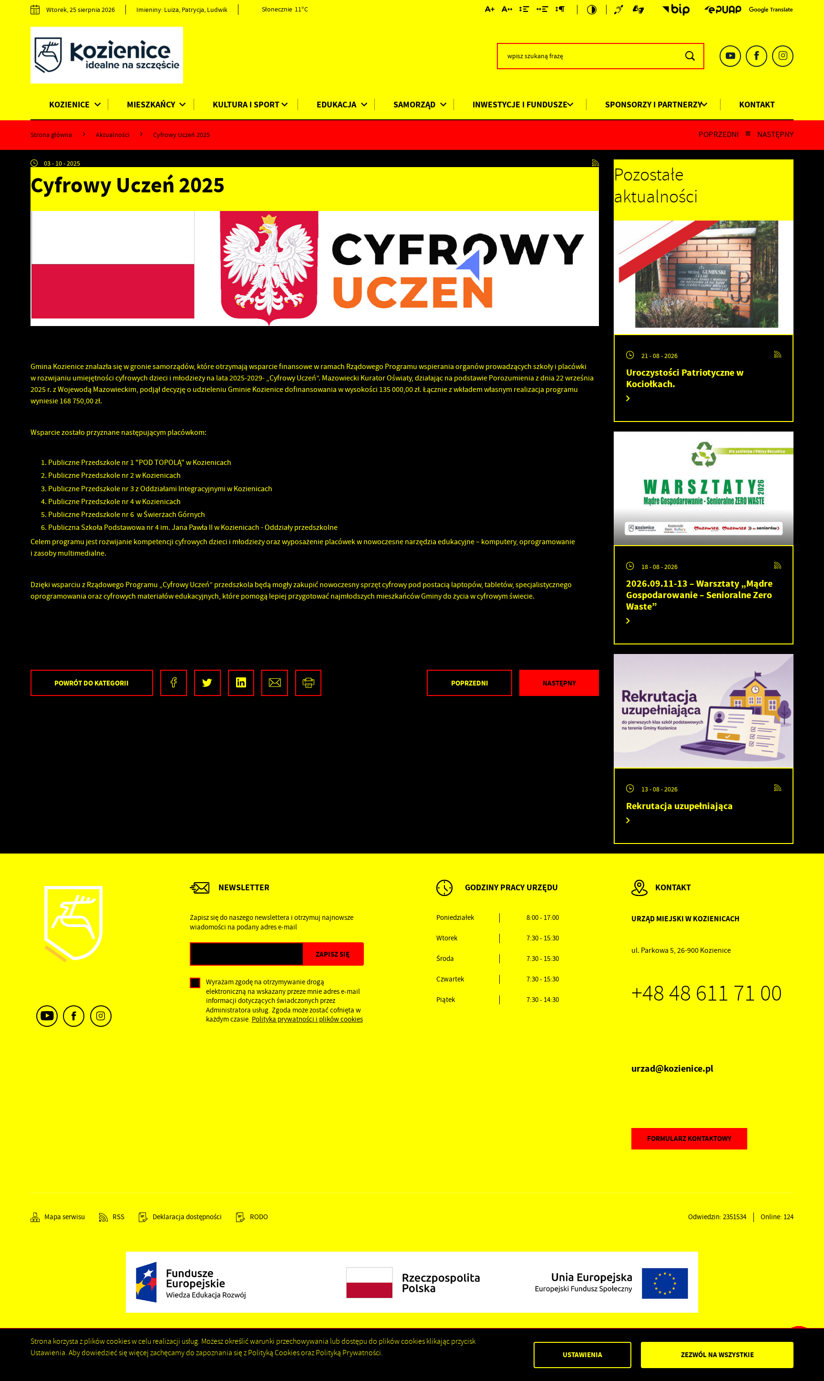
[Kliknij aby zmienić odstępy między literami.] (507, 11)
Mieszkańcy (151, 104)
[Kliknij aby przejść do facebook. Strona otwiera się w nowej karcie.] (756, 56)
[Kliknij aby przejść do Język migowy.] (638, 9)
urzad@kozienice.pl (672, 1068)
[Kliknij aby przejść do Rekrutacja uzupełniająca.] (703, 711)
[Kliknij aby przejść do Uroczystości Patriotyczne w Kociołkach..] (703, 277)
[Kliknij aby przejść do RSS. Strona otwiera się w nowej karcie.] (595, 163)
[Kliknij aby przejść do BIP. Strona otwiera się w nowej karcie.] (673, 10)
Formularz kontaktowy (689, 1138)
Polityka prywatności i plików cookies (307, 1019)
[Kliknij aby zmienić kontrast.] (591, 9)
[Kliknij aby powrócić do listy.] (748, 134)
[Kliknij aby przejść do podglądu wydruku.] (308, 683)
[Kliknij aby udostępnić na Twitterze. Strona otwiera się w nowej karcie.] (207, 683)
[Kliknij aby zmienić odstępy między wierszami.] (524, 11)
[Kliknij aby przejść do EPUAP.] (723, 9)
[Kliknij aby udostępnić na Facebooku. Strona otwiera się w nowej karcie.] (173, 683)
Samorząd (414, 104)
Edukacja (336, 104)
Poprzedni (719, 134)
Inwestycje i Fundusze (520, 104)
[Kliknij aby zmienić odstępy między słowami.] (542, 11)
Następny (775, 134)
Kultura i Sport (246, 104)
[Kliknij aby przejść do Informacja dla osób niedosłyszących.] (620, 9)
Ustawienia (582, 1355)
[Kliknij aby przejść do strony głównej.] (114, 57)
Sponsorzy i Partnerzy (653, 104)
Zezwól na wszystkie (717, 1355)
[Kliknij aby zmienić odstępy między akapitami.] (559, 11)
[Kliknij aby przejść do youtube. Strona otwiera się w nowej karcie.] (730, 56)
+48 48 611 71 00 (706, 993)
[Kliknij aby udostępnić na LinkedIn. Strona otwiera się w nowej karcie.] (241, 683)
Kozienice (69, 104)
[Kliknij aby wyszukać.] (690, 56)
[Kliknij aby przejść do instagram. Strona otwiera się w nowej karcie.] (782, 56)
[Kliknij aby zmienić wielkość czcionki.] (490, 11)
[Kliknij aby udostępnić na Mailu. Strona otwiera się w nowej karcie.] (274, 683)
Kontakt (757, 104)
